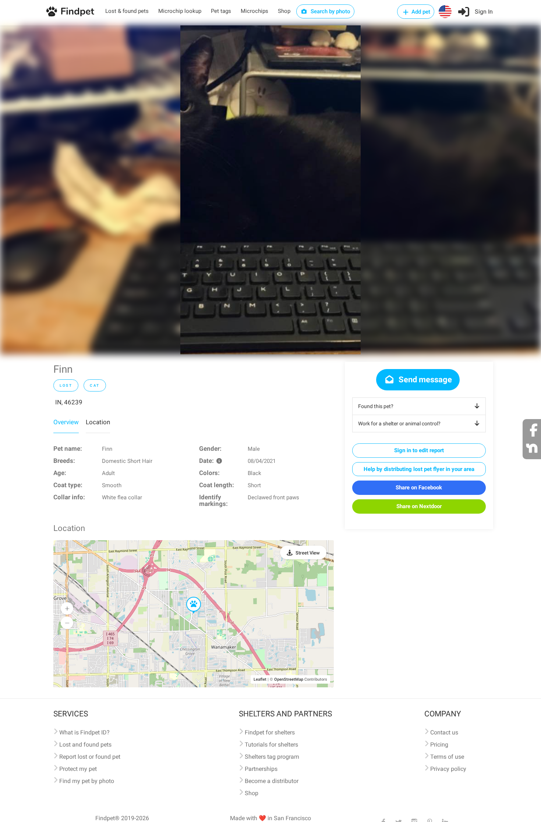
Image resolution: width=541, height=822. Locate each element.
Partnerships (261, 768)
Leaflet (260, 679)
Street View (308, 553)
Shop (284, 11)
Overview (66, 422)
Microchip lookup (179, 11)
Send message (424, 379)
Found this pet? (375, 406)
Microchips (254, 11)
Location (98, 422)
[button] (188, 597)
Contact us (444, 732)
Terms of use (447, 756)
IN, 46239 (68, 402)
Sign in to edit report (419, 450)
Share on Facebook (419, 487)
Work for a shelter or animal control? (399, 423)
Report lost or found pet (89, 756)
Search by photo (329, 11)
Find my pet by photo (86, 780)
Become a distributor (271, 780)
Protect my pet (78, 768)
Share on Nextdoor (419, 506)
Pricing (439, 744)
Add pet (420, 11)
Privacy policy (448, 768)
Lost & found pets (127, 11)
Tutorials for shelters (271, 744)
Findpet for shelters (270, 732)
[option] (270, 189)
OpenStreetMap (288, 679)
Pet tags (221, 11)
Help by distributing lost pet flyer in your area (419, 469)
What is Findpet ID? (84, 732)
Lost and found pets (85, 744)
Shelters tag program (272, 756)
